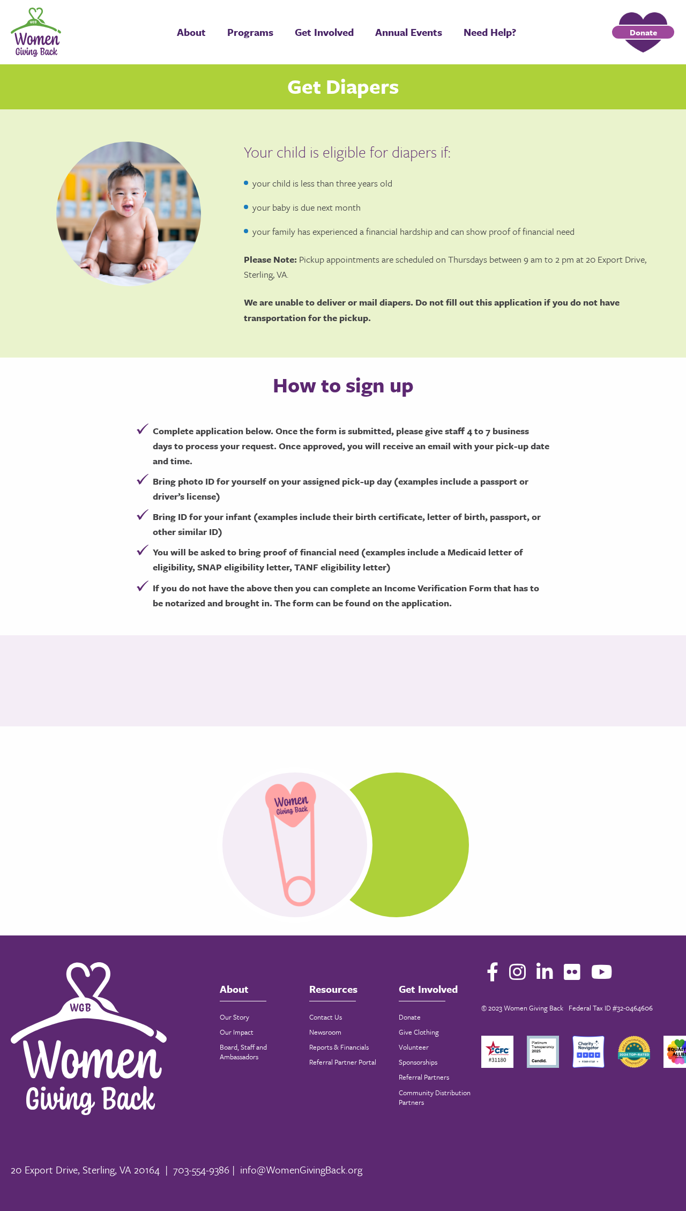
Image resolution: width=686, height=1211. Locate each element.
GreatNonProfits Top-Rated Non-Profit (634, 1052)
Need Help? (490, 32)
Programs (250, 32)
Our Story (234, 1017)
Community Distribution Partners (435, 1097)
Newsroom (325, 1032)
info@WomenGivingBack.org (301, 1169)
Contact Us (325, 1017)
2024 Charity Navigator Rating (588, 1052)
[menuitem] (191, 32)
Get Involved (324, 32)
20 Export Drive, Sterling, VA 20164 (85, 1169)
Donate (643, 32)
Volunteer (414, 1047)
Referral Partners (424, 1077)
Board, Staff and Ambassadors (243, 1051)
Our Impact (236, 1032)
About (191, 32)
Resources (333, 989)
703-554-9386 (201, 1169)
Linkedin (544, 971)
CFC (497, 1052)
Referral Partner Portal (342, 1062)
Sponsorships (418, 1062)
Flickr (572, 971)
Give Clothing (419, 1032)
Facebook (492, 971)
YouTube (601, 971)
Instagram (517, 971)
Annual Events (408, 32)
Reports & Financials (339, 1047)
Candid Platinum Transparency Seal (543, 1052)
